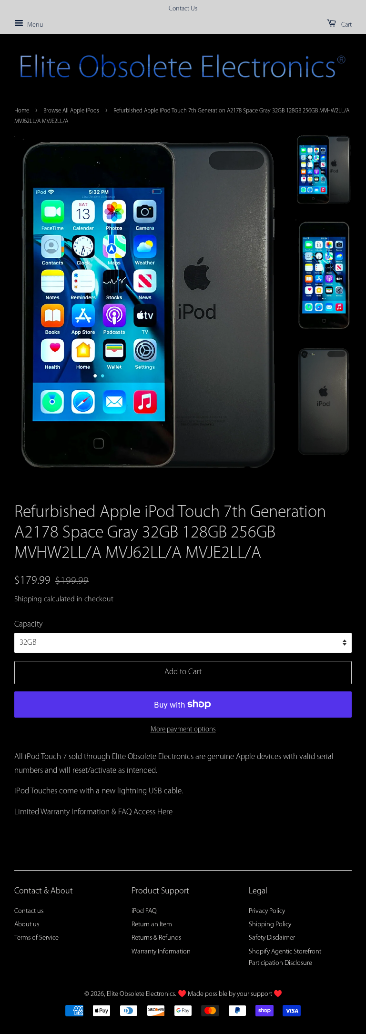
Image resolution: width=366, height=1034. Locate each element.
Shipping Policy (270, 924)
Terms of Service (36, 938)
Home (21, 111)
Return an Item (152, 924)
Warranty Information (161, 951)
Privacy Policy (267, 911)
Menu (34, 25)
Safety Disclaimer (272, 938)
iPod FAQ (144, 911)
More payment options (183, 729)
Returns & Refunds (156, 938)
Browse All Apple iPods (71, 111)
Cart (346, 25)
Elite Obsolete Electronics (141, 994)
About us (26, 924)
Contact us (28, 911)
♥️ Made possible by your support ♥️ (230, 994)
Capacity (28, 624)
